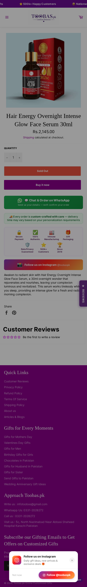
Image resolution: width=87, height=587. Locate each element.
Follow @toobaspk (59, 574)
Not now (17, 574)
